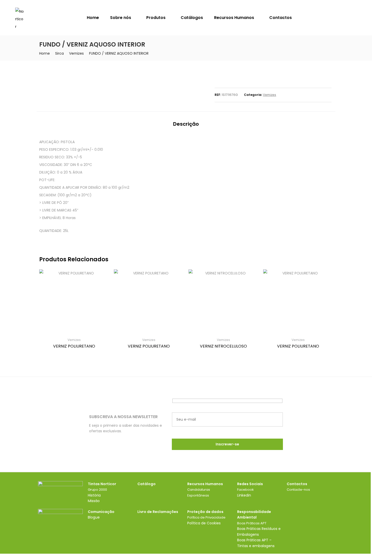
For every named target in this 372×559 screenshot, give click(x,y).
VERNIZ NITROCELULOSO (223, 346)
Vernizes (76, 53)
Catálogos (192, 17)
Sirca (59, 53)
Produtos (156, 17)
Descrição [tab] (186, 123)
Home (93, 17)
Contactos (280, 17)
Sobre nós (121, 17)
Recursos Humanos (234, 17)
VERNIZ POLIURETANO (74, 346)
